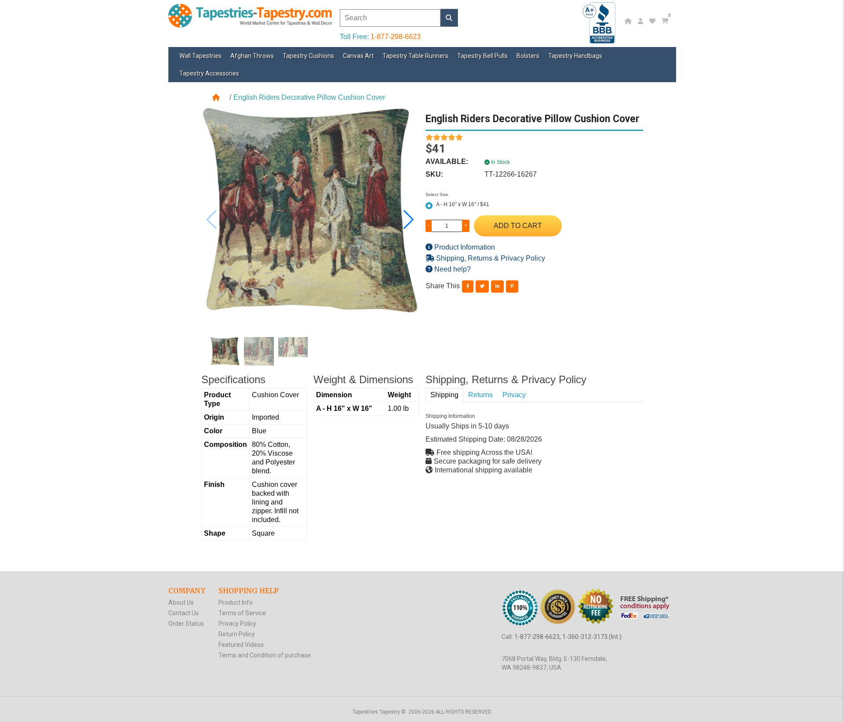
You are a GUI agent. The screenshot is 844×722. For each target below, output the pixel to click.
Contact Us (183, 613)
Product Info (235, 602)
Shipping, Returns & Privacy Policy (489, 258)
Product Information (464, 247)
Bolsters (528, 55)
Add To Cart (518, 225)
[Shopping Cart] (666, 21)
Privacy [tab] (514, 395)
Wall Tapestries (200, 55)
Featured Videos (241, 644)
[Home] (629, 21)
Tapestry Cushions (308, 55)
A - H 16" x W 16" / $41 (462, 204)
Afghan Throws (252, 55)
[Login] (641, 21)
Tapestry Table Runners (415, 55)
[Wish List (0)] (653, 21)
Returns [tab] (480, 395)
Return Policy (236, 634)
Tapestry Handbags (575, 55)
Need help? (452, 269)
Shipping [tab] (444, 395)
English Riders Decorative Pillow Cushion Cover (309, 97)
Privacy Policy (237, 623)
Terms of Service (242, 613)
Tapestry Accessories (209, 73)
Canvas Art (358, 55)
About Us (181, 602)
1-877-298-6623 (396, 36)
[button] (409, 219)
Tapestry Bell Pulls (482, 55)
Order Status (186, 623)
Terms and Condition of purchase (264, 655)
